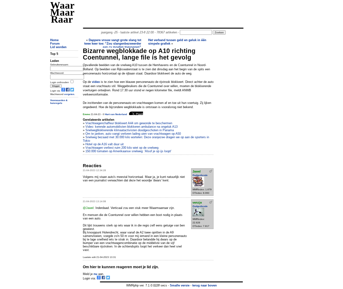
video (96, 82)
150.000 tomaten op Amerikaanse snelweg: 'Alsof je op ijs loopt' (128, 151)
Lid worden (58, 47)
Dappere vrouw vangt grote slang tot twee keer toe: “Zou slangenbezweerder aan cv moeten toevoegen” (112, 43)
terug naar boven (204, 285)
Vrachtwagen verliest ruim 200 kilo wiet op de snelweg (121, 147)
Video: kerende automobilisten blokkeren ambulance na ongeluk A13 (131, 126)
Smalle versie (179, 285)
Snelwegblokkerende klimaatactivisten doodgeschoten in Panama (129, 130)
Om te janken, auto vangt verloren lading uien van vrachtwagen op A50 (133, 133)
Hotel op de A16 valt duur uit (104, 144)
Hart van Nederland (116, 114)
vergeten (69, 94)
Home (54, 40)
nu (95, 274)
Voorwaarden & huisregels (58, 102)
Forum (55, 43)
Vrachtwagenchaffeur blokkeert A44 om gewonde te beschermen (128, 123)
